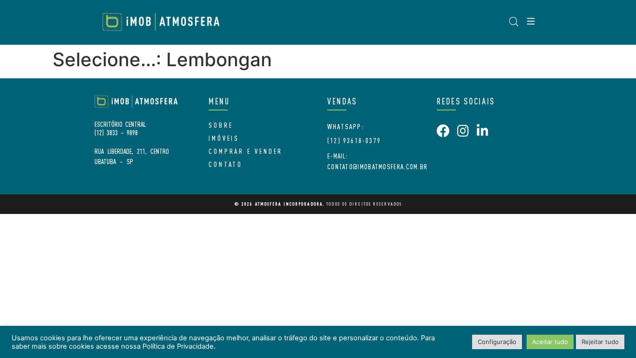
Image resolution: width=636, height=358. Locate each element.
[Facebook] (443, 131)
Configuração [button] (497, 341)
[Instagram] (462, 131)
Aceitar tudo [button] (550, 341)
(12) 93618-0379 (354, 141)
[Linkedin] (482, 131)
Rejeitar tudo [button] (600, 341)
